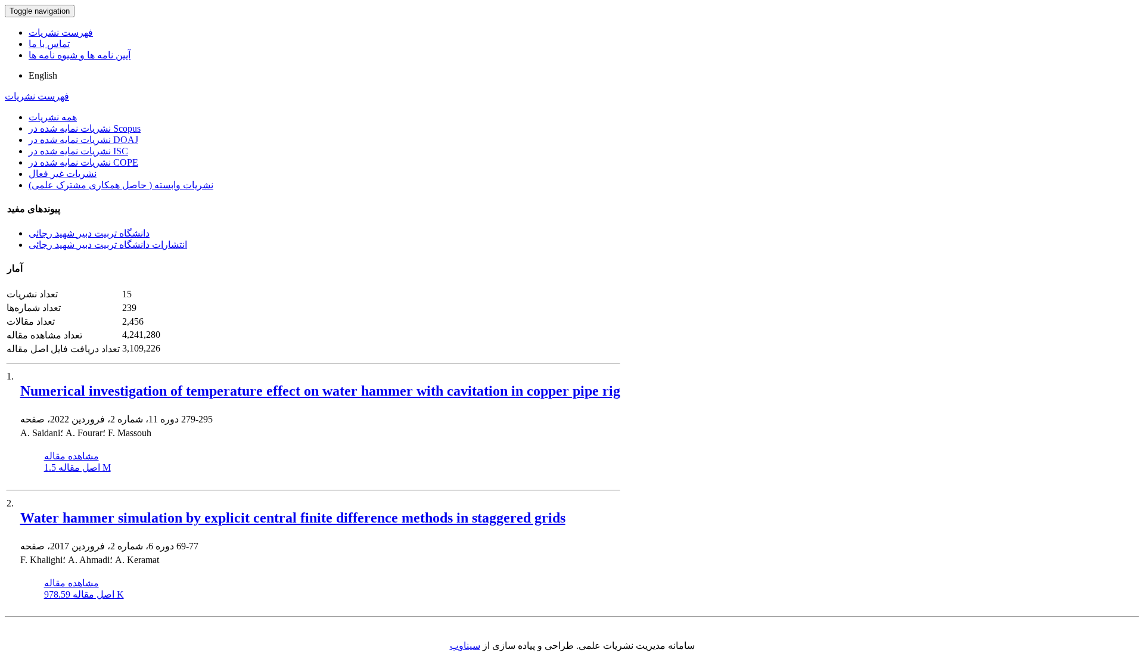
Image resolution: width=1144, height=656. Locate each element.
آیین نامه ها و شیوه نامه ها (79, 55)
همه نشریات (53, 117)
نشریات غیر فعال (63, 174)
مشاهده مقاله (71, 456)
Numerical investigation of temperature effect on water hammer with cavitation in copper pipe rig (320, 391)
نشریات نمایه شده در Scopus (85, 128)
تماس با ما (49, 44)
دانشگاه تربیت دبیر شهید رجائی (89, 233)
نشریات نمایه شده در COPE (83, 162)
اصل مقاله (77, 467)
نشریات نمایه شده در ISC (78, 151)
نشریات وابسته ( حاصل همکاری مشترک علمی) (121, 185)
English (43, 75)
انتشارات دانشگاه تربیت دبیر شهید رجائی (108, 245)
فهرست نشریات (61, 32)
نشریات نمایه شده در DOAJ (83, 140)
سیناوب (465, 646)
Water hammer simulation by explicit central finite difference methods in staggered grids (292, 518)
